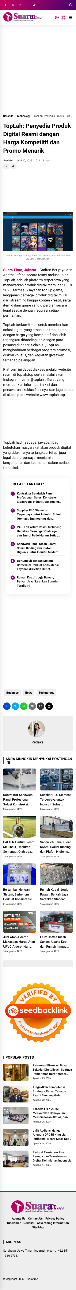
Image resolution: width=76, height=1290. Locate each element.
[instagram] (20, 5)
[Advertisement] (38, 69)
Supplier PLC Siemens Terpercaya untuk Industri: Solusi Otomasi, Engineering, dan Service (39, 515)
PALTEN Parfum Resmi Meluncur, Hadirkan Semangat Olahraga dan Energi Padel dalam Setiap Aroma (39, 531)
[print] (32, 706)
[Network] (57, 17)
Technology (23, 116)
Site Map (38, 1227)
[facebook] (5, 5)
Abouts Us (18, 1218)
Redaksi (28, 1223)
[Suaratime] (22, 20)
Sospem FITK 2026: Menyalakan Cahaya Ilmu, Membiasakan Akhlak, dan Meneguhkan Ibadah (50, 1113)
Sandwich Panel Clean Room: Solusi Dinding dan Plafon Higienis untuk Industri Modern (37, 548)
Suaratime (32, 1279)
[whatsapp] (23, 706)
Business (12, 692)
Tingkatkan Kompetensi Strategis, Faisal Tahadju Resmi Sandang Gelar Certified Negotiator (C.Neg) (52, 1091)
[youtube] (27, 5)
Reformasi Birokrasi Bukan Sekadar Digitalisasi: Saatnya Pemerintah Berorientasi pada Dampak (52, 1070)
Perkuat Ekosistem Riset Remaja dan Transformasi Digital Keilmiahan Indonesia (52, 1156)
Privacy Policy (54, 1218)
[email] (40, 706)
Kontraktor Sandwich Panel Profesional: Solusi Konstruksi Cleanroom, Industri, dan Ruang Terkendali (38, 498)
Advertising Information (53, 1223)
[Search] (71, 5)
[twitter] (12, 5)
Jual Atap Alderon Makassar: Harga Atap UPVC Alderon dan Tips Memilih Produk (19, 942)
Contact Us (35, 1218)
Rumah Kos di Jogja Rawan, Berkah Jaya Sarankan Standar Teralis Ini (37, 581)
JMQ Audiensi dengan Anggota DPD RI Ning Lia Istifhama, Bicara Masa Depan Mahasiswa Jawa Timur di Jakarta (53, 1135)
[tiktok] (34, 5)
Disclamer (14, 1223)
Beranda (8, 116)
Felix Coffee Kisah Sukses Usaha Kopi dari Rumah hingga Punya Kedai (53, 942)
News (28, 692)
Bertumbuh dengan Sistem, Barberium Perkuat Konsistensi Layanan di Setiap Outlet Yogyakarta (38, 565)
